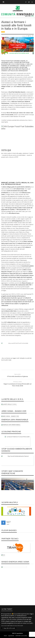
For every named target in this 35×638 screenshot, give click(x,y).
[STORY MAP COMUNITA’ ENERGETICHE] (17, 483)
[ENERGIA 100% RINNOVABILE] (10, 425)
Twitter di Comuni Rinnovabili (16, 625)
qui (10, 239)
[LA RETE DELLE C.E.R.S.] (8, 404)
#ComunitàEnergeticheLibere (21, 614)
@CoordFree (13, 619)
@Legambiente (7, 614)
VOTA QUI (6, 150)
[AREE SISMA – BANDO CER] (10, 416)
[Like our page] (3, 523)
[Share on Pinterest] (33, 36)
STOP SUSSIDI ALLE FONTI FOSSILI (11, 82)
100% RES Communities (21, 635)
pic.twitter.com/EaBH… (27, 623)
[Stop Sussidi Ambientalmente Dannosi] (17, 460)
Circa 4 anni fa (4, 625)
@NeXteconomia (21, 619)
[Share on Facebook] (27, 36)
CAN (12, 64)
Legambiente (19, 633)
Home (5, 635)
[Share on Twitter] (29, 36)
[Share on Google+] (31, 36)
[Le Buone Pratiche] (17, 441)
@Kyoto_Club (5, 619)
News (3, 31)
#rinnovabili (17, 623)
